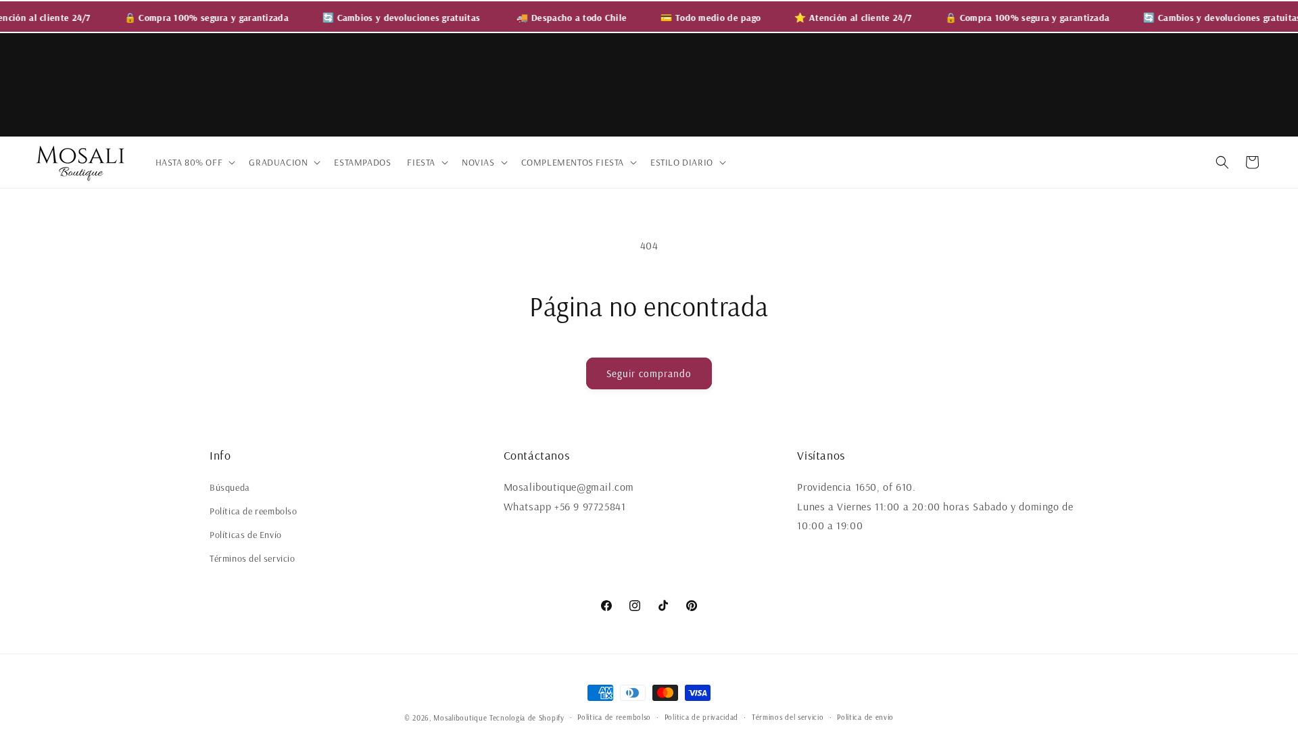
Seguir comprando (649, 373)
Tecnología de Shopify (526, 718)
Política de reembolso (253, 511)
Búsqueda (230, 487)
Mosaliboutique (460, 718)
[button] (194, 162)
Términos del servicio (252, 558)
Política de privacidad (701, 717)
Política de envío (865, 717)
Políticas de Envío (246, 535)
